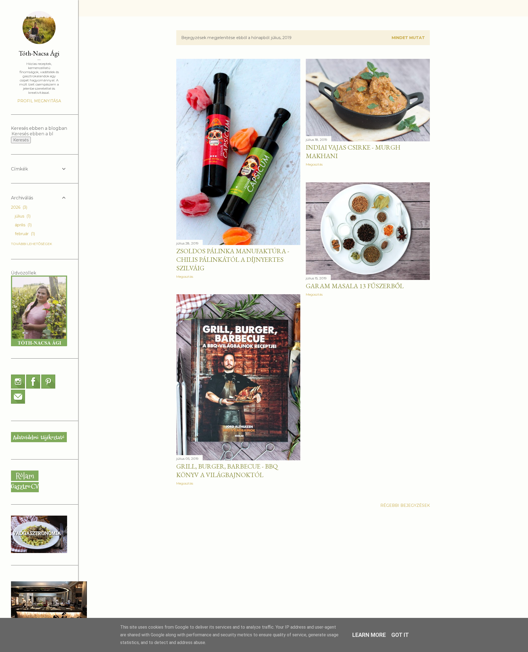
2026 (18, 207)
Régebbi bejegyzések (405, 505)
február (24, 233)
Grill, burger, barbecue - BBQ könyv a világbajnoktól (227, 470)
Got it (400, 635)
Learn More (369, 635)
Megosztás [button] (184, 276)
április (23, 224)
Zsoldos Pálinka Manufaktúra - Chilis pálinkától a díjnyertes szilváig (232, 259)
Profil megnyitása (39, 100)
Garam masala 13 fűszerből (355, 286)
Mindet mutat (408, 37)
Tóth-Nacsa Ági (39, 53)
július (22, 216)
